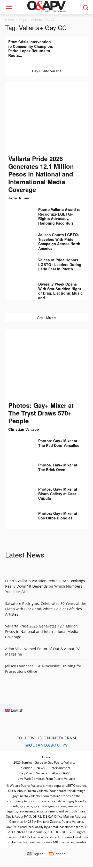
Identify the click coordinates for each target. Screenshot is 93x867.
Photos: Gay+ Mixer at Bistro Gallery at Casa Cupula (57, 493)
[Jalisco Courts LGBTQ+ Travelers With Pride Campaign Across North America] (18, 238)
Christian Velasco (23, 429)
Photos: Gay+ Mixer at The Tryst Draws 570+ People (41, 413)
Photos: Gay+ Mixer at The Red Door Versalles (58, 443)
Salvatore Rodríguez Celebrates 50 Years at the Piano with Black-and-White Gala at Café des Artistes (45, 609)
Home (9, 19)
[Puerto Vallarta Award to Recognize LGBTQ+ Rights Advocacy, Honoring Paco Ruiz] (18, 213)
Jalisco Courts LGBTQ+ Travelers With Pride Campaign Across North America (59, 241)
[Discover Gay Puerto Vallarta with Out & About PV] (46, 6)
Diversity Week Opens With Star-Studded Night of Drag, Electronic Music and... (60, 290)
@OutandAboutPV (46, 745)
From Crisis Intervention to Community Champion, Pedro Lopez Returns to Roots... (30, 48)
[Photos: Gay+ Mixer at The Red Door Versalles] (18, 445)
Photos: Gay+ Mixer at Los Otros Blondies (57, 515)
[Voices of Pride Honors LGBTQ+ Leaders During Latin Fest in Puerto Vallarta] (18, 264)
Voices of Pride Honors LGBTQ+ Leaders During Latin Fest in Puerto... (59, 264)
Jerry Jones (18, 198)
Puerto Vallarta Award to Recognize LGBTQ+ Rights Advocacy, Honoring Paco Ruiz (59, 216)
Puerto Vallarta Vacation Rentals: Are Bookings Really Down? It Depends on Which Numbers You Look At (45, 586)
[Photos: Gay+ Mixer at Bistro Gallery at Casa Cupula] (18, 493)
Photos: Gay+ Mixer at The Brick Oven (57, 467)
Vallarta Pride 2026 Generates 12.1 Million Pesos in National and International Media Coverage (41, 174)
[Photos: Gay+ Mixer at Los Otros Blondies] (18, 517)
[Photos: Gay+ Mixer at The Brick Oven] (18, 469)
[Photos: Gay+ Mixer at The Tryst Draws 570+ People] (46, 365)
